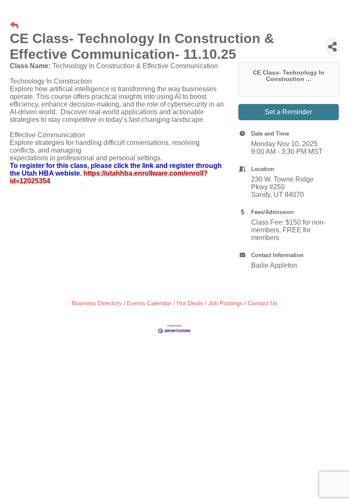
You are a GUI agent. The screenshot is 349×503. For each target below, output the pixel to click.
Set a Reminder (288, 112)
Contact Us (262, 303)
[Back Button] (14, 26)
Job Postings (225, 303)
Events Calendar (149, 303)
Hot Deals (190, 303)
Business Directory (97, 303)
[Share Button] (332, 46)
